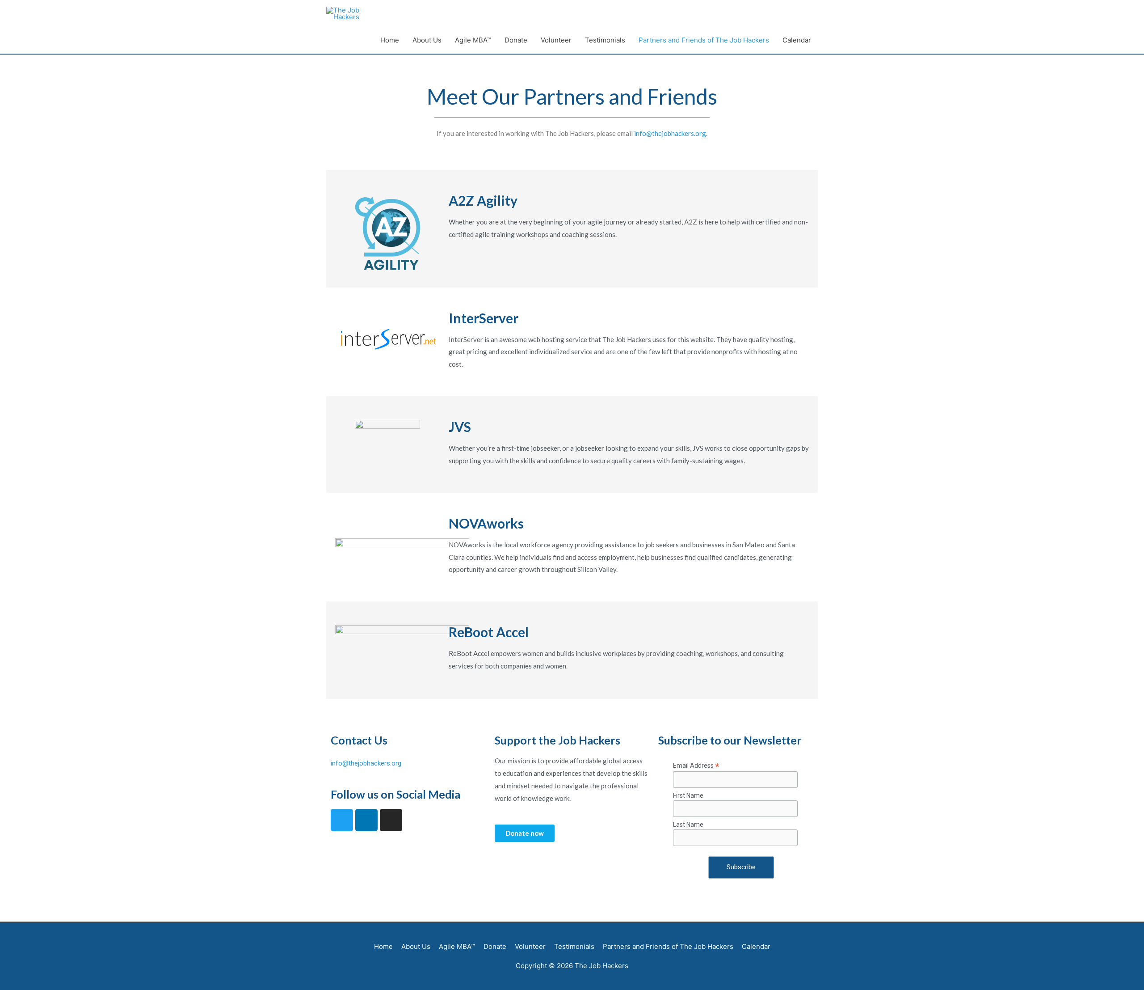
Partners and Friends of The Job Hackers (704, 40)
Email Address (696, 766)
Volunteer (556, 40)
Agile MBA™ (473, 40)
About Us (427, 40)
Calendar (796, 40)
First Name (688, 795)
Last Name (688, 824)
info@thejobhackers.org (670, 133)
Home (389, 40)
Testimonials (605, 40)
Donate (516, 40)
